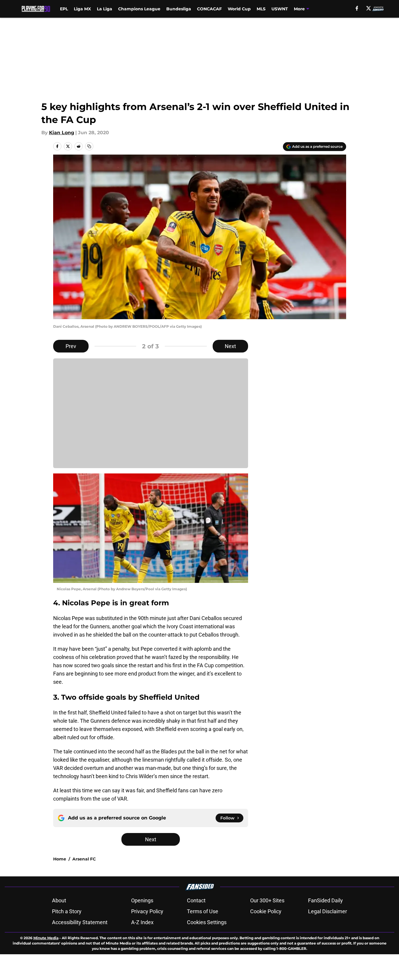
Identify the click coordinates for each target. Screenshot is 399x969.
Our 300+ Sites (267, 900)
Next (230, 346)
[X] (368, 8)
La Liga (104, 9)
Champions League (139, 9)
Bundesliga (178, 9)
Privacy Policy (147, 911)
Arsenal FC (84, 859)
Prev (71, 346)
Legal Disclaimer (327, 911)
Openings (142, 900)
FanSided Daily (325, 900)
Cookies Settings (207, 922)
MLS (261, 9)
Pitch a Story (67, 911)
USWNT (279, 9)
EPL (64, 9)
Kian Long (61, 132)
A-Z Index (142, 922)
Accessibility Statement (80, 922)
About (59, 900)
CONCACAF (209, 9)
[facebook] (357, 8)
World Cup (239, 9)
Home (59, 859)
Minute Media (45, 938)
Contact (196, 900)
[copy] (89, 146)
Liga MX (82, 9)
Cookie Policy (265, 911)
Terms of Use (202, 911)
